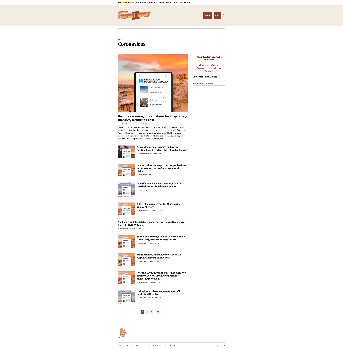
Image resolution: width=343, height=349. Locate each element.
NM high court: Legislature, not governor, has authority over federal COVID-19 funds (152, 223)
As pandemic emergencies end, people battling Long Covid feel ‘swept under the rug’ (162, 148)
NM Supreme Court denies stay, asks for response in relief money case (159, 256)
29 (158, 312)
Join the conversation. (203, 84)
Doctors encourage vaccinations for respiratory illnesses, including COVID (152, 118)
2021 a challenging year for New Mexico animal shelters (158, 205)
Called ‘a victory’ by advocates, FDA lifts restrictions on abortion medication (159, 185)
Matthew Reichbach (126, 124)
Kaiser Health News (145, 153)
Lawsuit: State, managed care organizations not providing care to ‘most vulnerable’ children (161, 168)
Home (119, 30)
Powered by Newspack (218, 346)
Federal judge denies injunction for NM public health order (158, 292)
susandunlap (143, 174)
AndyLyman (124, 228)
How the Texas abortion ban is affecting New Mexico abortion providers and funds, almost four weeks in (162, 275)
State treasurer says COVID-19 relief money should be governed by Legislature (161, 238)
